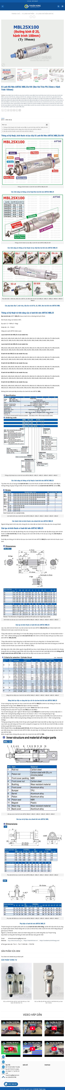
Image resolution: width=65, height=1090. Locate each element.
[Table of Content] (47, 125)
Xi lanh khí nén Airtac (45, 14)
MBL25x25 (54, 98)
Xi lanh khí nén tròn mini (48, 102)
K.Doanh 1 (3, 1058)
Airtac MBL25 (8, 95)
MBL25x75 (37, 100)
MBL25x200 (43, 98)
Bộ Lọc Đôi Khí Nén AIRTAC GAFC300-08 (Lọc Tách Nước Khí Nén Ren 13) (16, 1002)
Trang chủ (15, 14)
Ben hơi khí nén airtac (49, 95)
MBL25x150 (31, 98)
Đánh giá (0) (8, 119)
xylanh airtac (13, 106)
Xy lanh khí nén (45, 103)
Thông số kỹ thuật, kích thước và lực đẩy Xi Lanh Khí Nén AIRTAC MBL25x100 (25, 127)
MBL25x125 (25, 98)
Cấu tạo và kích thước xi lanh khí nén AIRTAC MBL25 (18, 131)
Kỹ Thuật (3, 1074)
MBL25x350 (9, 100)
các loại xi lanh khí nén (10, 97)
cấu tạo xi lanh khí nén (47, 97)
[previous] (4, 43)
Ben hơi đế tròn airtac (17, 95)
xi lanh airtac (59, 100)
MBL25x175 (37, 98)
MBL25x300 (3, 100)
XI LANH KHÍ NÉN (28, 14)
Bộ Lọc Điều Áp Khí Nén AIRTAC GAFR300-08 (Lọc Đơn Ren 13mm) (49, 1002)
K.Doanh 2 (3, 1063)
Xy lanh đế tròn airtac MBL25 (20, 103)
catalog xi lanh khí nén (21, 97)
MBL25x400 (15, 100)
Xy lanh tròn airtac (55, 105)
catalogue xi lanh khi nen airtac (34, 97)
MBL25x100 (20, 98)
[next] (60, 43)
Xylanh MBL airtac (20, 106)
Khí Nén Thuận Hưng (39, 1089)
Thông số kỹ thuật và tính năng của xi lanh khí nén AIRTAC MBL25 (22, 129)
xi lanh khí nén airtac (15, 102)
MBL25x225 (48, 98)
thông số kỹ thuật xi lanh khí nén (48, 100)
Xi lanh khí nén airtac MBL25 (26, 102)
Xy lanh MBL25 (27, 105)
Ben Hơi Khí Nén (40, 95)
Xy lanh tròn (48, 105)
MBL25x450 (21, 100)
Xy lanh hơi (29, 103)
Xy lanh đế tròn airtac (8, 103)
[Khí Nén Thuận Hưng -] (32, 6)
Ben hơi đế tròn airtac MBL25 (29, 95)
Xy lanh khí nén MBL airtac (17, 105)
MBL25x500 (32, 100)
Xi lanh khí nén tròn (38, 102)
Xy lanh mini (34, 105)
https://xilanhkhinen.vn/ (31, 940)
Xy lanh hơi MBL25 (37, 103)
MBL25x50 (26, 100)
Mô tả (2, 119)
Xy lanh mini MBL (41, 105)
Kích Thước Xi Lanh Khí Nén (10, 98)
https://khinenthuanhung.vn (15, 940)
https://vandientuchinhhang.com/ (49, 940)
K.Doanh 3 (3, 1068)
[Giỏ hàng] (62, 6)
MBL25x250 (59, 98)
